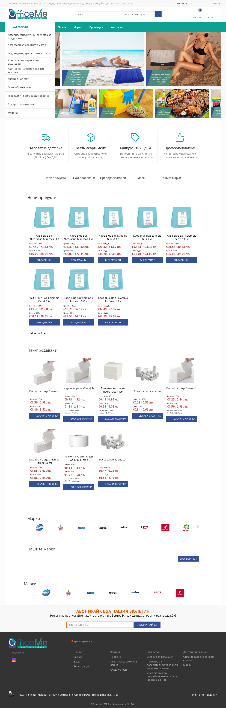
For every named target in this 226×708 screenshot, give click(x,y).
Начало (78, 652)
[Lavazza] (124, 528)
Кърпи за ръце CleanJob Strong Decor (44, 460)
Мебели (13, 112)
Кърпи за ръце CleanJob (44, 391)
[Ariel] (186, 528)
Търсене (115, 656)
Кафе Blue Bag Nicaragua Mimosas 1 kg (78, 236)
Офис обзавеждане (19, 87)
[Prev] (60, 61)
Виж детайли (44, 260)
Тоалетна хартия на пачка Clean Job (113, 389)
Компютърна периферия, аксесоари (24, 62)
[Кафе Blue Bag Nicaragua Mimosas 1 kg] (78, 217)
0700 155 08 (181, 3)
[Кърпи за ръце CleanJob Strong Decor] (44, 441)
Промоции (96, 27)
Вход (210, 17)
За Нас (78, 656)
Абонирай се (38, 333)
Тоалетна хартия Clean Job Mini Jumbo (79, 457)
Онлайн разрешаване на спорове (198, 658)
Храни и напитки (18, 78)
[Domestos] (40, 528)
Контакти (117, 27)
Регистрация (82, 666)
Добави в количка (47, 415)
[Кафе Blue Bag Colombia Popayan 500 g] (78, 280)
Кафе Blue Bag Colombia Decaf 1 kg (44, 299)
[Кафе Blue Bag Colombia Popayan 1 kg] (113, 280)
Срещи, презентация (21, 104)
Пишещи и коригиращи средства (28, 95)
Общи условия (119, 669)
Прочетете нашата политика (100, 694)
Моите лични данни (204, 694)
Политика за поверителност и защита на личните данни (162, 665)
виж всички (188, 558)
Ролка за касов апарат (147, 391)
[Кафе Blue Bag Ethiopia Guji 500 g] (113, 217)
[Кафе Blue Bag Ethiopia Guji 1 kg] (147, 217)
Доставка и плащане (196, 652)
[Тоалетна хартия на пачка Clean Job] (113, 370)
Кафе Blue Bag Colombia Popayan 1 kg (113, 299)
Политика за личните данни (123, 663)
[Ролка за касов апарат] (147, 373)
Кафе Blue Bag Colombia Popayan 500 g (79, 299)
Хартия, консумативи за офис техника (26, 70)
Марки (77, 27)
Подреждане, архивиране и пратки (30, 53)
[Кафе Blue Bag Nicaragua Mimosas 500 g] (44, 217)
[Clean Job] (82, 528)
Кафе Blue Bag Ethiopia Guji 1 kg (147, 236)
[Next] (215, 61)
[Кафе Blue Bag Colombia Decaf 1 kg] (44, 280)
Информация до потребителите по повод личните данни (162, 676)
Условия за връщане (160, 656)
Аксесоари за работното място (27, 45)
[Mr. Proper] (61, 528)
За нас (62, 27)
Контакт (115, 652)
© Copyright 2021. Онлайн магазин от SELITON (113, 704)
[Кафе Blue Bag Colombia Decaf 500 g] (181, 217)
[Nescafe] (103, 528)
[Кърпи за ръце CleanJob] (44, 373)
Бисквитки (153, 652)
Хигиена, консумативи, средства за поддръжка (29, 36)
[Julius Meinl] (165, 528)
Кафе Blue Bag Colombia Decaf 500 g (181, 236)
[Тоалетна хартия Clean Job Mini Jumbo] (78, 438)
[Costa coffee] (144, 528)
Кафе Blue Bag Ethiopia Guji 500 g (113, 236)
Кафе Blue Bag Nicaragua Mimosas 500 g (44, 236)
